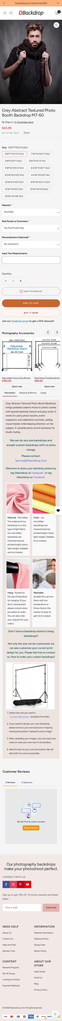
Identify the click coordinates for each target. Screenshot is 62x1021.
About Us (7, 933)
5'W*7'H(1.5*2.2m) (14, 154)
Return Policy (40, 951)
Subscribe (51, 907)
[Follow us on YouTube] (27, 884)
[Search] (11, 13)
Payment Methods (11, 985)
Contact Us (8, 939)
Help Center (39, 971)
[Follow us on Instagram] (13, 884)
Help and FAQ (9, 945)
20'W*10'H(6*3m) (14, 196)
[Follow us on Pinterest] (20, 884)
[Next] (57, 100)
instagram (37, 472)
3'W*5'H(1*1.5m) (13, 161)
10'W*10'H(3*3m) (14, 189)
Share (27, 132)
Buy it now (31, 313)
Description (9, 393)
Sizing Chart (39, 945)
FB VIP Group (9, 973)
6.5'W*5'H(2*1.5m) (40, 168)
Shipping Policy (41, 939)
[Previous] (4, 100)
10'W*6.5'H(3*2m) (14, 182)
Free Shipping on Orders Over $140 (31, 3)
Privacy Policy (40, 990)
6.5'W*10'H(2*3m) (40, 175)
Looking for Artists (11, 979)
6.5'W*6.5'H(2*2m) (14, 175)
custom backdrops (19, 716)
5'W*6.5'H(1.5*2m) (14, 168)
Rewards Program (11, 967)
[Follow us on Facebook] (6, 884)
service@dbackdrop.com (31, 460)
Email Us (38, 977)
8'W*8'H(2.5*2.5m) (40, 182)
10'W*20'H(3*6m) (39, 189)
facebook (39, 477)
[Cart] (57, 13)
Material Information (43, 933)
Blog (36, 983)
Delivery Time (9, 951)
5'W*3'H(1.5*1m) (37, 161)
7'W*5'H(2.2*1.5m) (40, 154)
